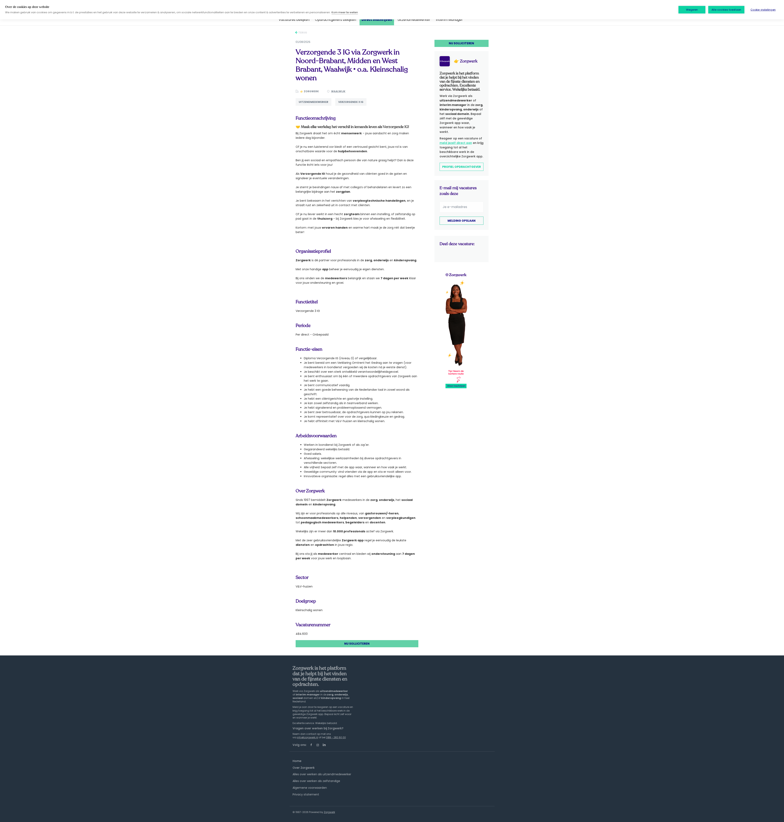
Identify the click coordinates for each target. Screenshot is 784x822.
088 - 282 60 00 (336, 737)
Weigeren (692, 9)
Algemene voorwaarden (310, 788)
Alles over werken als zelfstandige (316, 781)
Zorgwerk (329, 812)
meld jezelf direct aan (456, 143)
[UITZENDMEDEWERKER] (315, 106)
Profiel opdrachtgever (461, 167)
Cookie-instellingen (763, 9)
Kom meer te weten (345, 12)
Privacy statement (306, 794)
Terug (302, 32)
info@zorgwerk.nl (307, 737)
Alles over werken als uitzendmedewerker (322, 774)
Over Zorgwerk (304, 768)
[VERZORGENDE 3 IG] (352, 106)
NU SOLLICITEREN (357, 644)
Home (297, 761)
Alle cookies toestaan (726, 10)
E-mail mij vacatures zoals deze (458, 190)
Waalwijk (338, 91)
